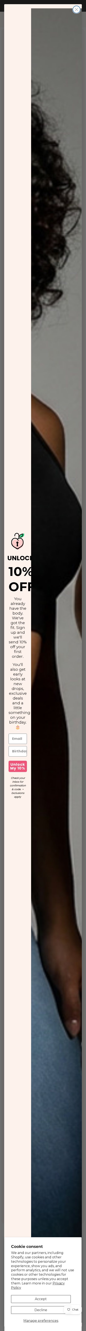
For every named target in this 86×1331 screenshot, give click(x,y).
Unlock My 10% (17, 766)
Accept (41, 1299)
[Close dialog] (76, 9)
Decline (40, 1310)
